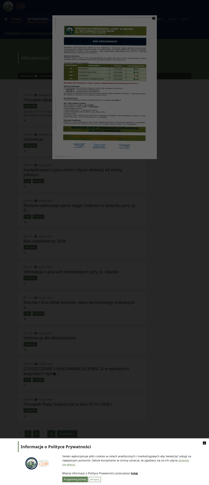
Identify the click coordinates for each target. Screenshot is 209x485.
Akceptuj (94, 479)
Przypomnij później (75, 479)
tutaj (134, 473)
